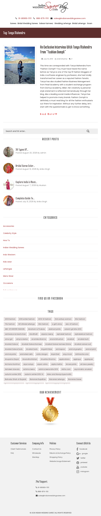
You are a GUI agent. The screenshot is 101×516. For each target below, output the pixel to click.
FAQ (12, 453)
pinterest (83, 462)
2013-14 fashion (44, 319)
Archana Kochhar (12, 364)
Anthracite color (82, 354)
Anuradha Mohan (29, 359)
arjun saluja (28, 364)
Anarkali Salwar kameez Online (58, 344)
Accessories (8, 226)
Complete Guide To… (25, 198)
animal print (91, 349)
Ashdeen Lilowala (12, 369)
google (85, 453)
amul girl (8, 339)
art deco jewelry (86, 364)
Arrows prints (71, 364)
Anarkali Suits (31, 349)
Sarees (13, 23)
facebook (83, 449)
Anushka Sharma (48, 359)
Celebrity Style (9, 233)
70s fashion (10, 324)
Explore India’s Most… (26, 182)
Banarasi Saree (74, 379)
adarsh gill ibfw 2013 (72, 329)
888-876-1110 (42, 18)
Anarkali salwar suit (83, 344)
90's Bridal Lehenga (26, 324)
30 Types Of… (22, 149)
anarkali (70, 339)
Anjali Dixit (55, 354)
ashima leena (29, 369)
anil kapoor (60, 349)
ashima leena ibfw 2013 (48, 369)
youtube (83, 467)
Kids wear (7, 261)
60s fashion (80, 319)
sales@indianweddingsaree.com (70, 18)
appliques (88, 359)
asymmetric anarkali (83, 369)
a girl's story (57, 324)
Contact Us (36, 449)
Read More (47, 114)
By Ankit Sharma (61, 59)
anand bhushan (57, 339)
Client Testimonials (18, 449)
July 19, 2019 (48, 59)
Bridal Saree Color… (25, 165)
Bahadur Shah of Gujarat (15, 379)
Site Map (35, 457)
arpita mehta (56, 364)
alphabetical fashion (83, 334)
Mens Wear (8, 276)
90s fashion (43, 324)
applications (64, 359)
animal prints (10, 354)
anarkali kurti (83, 339)
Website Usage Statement (60, 461)
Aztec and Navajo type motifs (59, 374)
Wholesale (36, 453)
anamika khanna (38, 339)
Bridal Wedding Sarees (28, 23)
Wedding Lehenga (62, 23)
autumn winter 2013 (13, 374)
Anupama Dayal (12, 359)
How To (6, 240)
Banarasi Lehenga (57, 379)
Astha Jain (66, 369)
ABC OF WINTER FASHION (14, 329)
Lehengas (7, 269)
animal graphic (75, 349)
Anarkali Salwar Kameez (32, 344)
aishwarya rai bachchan (15, 334)
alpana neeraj (47, 334)
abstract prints (55, 329)
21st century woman (63, 319)
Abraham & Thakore (36, 329)
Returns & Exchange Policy (60, 453)
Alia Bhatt (33, 334)
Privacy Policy (55, 449)
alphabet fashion (64, 334)
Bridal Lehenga (79, 23)
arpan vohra (42, 364)
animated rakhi (26, 354)
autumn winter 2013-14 (34, 374)
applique (77, 359)
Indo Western (9, 254)
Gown (89, 23)
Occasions (8, 283)
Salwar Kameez (46, 23)
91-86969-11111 (25, 18)
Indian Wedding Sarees (13, 247)
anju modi (67, 354)
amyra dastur (22, 339)
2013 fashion (10, 319)
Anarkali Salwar (11, 344)
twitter (83, 458)
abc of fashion (72, 324)
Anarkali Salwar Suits (13, 349)
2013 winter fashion (27, 319)
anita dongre (41, 354)
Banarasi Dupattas (38, 379)
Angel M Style (46, 349)
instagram (84, 471)
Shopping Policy (56, 457)
